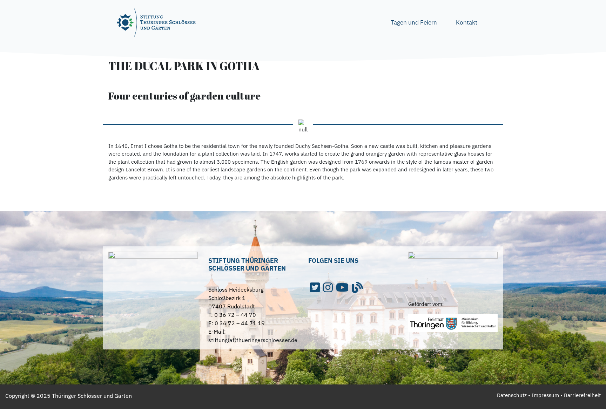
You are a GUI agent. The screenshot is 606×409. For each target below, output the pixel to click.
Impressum (545, 395)
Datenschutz (512, 395)
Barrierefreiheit (582, 395)
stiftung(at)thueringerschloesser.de (252, 339)
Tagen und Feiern (414, 22)
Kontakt (466, 22)
